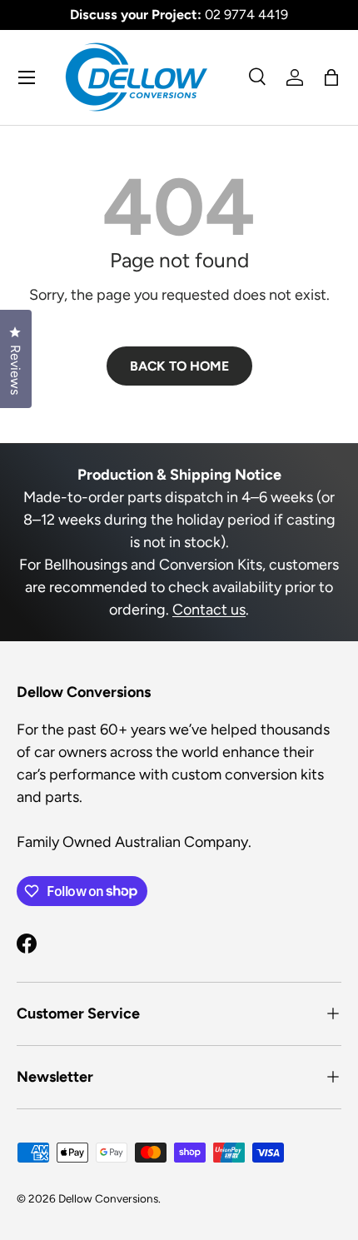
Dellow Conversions (108, 1198)
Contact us (209, 609)
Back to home (179, 366)
